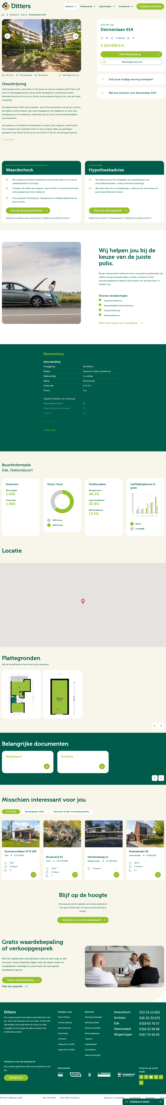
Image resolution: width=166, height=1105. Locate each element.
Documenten (64, 1028)
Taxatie (88, 1039)
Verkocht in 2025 (66, 1044)
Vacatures (63, 1033)
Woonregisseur (92, 1033)
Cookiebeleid (134, 1098)
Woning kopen (92, 1022)
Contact (62, 1039)
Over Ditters (64, 1017)
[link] (21, 850)
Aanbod (69, 6)
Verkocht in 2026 (66, 1049)
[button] (82, 601)
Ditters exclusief (93, 1028)
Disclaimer (150, 1098)
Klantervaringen (93, 1055)
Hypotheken (105, 6)
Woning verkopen (93, 1017)
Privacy (163, 1098)
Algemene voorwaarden (114, 1098)
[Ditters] (16, 6)
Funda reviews (65, 1022)
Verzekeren (124, 6)
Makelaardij (86, 6)
